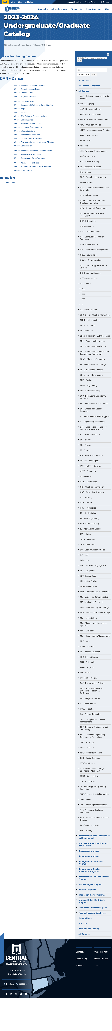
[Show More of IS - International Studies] (78, 528)
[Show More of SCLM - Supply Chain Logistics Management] (78, 719)
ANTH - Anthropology (89, 135)
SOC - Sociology (87, 742)
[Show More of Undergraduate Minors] (77, 856)
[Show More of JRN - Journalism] (78, 544)
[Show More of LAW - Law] (78, 560)
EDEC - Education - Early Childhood (95, 336)
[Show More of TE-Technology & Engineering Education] (78, 786)
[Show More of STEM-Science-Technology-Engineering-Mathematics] (78, 768)
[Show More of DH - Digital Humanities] (78, 320)
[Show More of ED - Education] (78, 330)
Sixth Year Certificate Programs (93, 908)
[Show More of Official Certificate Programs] (77, 894)
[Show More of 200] (80, 294)
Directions (10, 984)
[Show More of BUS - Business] (78, 182)
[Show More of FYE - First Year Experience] (78, 455)
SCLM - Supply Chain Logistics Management (93, 720)
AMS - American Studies (90, 125)
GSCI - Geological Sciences (92, 492)
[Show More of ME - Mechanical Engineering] (78, 602)
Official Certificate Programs (92, 895)
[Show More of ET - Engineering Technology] (78, 421)
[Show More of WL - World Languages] (78, 825)
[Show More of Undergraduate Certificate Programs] (77, 861)
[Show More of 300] (80, 299)
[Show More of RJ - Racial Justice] (78, 703)
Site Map (83, 923)
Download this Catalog (89, 929)
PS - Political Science (89, 678)
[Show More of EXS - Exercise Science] (78, 434)
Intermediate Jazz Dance (27, 135)
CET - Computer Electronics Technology (92, 214)
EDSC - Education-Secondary (92, 359)
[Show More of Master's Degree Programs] (77, 884)
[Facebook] (6, 994)
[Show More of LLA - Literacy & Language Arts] (78, 565)
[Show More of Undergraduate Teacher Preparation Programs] (77, 869)
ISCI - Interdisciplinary (89, 523)
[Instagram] (16, 994)
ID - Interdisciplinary (88, 513)
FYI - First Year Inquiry (89, 461)
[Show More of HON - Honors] (78, 502)
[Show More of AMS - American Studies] (78, 124)
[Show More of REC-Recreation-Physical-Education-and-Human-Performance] (78, 688)
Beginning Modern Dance (27, 89)
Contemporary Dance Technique (29, 158)
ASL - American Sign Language (93, 151)
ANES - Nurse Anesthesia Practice (95, 130)
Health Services (101, 959)
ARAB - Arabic (86, 140)
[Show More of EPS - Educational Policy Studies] (78, 403)
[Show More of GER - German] (78, 476)
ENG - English (86, 380)
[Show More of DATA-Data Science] (78, 309)
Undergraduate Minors (89, 856)
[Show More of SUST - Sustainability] (78, 776)
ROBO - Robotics (87, 709)
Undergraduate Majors (89, 851)
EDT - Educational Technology (93, 364)
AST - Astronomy (87, 156)
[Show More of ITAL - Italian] (78, 534)
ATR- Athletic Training (89, 161)
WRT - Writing (86, 830)
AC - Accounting (87, 104)
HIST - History (86, 497)
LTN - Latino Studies (88, 581)
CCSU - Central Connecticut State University (94, 189)
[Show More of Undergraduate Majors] (77, 851)
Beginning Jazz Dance (26, 96)
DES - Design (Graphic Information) (95, 315)
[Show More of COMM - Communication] (78, 260)
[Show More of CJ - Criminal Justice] (78, 244)
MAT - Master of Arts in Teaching (94, 592)
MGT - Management (88, 618)
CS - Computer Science (90, 273)
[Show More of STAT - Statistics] (78, 763)
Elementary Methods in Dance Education (33, 151)
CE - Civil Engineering (89, 195)
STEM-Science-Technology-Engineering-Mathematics (92, 769)
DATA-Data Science (88, 310)
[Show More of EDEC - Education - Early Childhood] (78, 335)
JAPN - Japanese (87, 539)
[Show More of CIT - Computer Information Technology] (78, 236)
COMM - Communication (91, 260)
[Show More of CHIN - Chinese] (78, 226)
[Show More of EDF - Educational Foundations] (78, 346)
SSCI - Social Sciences (90, 758)
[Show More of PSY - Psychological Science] (78, 683)
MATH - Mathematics (89, 586)
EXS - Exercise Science (90, 434)
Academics (43, 9)
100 (83, 289)
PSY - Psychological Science (92, 683)
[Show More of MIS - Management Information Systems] (78, 623)
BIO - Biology (85, 172)
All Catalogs (84, 934)
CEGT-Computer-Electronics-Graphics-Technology (92, 201)
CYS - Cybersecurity (89, 278)
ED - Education (86, 330)
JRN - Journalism (87, 544)
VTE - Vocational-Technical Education (91, 811)
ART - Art (84, 146)
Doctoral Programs (87, 889)
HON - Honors (86, 502)
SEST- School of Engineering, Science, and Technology (92, 735)
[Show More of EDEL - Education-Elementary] (78, 341)
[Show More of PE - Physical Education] (78, 651)
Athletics (29, 2)
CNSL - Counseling (88, 255)
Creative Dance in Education (28, 138)
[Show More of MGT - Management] (78, 618)
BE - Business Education (90, 167)
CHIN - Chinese (87, 226)
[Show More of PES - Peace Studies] (78, 657)
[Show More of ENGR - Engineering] (78, 385)
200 (83, 294)
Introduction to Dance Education (29, 85)
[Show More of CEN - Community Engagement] (78, 208)
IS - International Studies (90, 529)
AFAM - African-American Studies (94, 119)
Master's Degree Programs (90, 884)
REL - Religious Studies (90, 698)
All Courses (37, 45)
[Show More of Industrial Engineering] (78, 518)
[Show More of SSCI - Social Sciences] (78, 758)
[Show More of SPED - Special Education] (78, 752)
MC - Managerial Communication (94, 597)
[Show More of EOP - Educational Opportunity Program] (78, 396)
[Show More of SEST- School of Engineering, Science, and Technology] (78, 734)
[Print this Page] (108, 54)
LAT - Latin (84, 555)
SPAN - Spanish (87, 747)
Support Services (93, 9)
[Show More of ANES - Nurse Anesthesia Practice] (78, 130)
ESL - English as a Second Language (91, 410)
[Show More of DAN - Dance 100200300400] (78, 283)
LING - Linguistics (87, 571)
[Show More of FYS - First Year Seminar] (78, 466)
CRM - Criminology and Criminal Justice (93, 266)
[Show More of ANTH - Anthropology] (78, 135)
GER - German (86, 476)
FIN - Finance (85, 445)
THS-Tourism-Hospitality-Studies (94, 794)
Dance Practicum (24, 101)
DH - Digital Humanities (90, 320)
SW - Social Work (87, 781)
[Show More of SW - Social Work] (78, 781)
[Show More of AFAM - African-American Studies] (78, 119)
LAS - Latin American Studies (92, 550)
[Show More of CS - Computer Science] (78, 273)
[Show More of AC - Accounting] (78, 103)
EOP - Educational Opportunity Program (93, 397)
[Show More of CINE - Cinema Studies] (78, 231)
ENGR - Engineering (88, 385)
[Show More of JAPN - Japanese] (78, 539)
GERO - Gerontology (88, 482)
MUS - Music (85, 641)
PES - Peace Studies (89, 657)
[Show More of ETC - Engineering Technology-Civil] (78, 416)
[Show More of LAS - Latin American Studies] (78, 549)
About (107, 9)
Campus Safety (101, 952)
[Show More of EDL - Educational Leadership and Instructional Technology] (78, 351)
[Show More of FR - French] (78, 450)
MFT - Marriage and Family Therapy (95, 612)
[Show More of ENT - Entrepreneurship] (78, 390)
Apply (5, 2)
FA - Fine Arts (85, 440)
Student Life (76, 9)
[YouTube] (26, 994)
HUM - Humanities (88, 508)
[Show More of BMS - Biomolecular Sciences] (78, 177)
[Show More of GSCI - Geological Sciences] (78, 492)
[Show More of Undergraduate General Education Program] (77, 876)
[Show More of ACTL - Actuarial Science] (78, 114)
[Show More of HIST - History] (78, 497)
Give (20, 2)
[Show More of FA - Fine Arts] (78, 439)
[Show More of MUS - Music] (78, 641)
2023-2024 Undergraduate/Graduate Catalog (15, 45)
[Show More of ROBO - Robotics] (78, 709)
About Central (85, 80)
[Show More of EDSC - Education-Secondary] (78, 359)
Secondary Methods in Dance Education (32, 167)
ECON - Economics (88, 325)
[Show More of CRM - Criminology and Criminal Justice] (78, 265)
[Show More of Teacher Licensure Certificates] (77, 913)
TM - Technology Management (93, 805)
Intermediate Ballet (24, 131)
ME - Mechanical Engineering (92, 602)
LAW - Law (84, 560)
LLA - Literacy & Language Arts (93, 565)
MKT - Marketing (87, 631)
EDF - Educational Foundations (93, 346)
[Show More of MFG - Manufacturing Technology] (78, 607)
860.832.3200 (24, 984)
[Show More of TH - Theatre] (78, 799)
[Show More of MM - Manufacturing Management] (78, 636)
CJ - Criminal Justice (89, 244)
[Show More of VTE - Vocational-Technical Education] (78, 810)
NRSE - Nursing (87, 646)
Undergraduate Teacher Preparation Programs (89, 870)
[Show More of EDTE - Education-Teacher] (78, 369)
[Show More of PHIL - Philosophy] (78, 662)
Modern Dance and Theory (27, 154)
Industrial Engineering (89, 518)
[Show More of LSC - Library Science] (78, 576)
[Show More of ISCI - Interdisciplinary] (78, 523)
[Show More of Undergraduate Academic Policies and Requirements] (77, 835)
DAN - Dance (85, 283)
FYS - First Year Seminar (90, 466)
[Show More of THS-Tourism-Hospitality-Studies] (78, 794)
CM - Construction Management (94, 250)
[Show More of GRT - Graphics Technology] (78, 487)
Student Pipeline (74, 2)
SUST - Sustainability (89, 776)
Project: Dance (23, 170)
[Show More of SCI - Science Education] (78, 714)
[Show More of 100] (80, 288)
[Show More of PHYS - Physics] (78, 667)
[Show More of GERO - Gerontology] (78, 481)
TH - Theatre (85, 799)
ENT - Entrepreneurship (90, 391)
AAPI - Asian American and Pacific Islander (94, 97)
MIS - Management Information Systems (93, 624)
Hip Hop (20, 112)
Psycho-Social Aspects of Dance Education (34, 142)
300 (83, 299)
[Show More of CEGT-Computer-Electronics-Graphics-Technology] (78, 200)
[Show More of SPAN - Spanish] (78, 747)
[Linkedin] (21, 994)
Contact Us (80, 952)
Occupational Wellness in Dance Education (33, 105)
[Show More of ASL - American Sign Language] (78, 151)
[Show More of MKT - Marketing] (78, 630)
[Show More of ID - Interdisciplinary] (78, 513)
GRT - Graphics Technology (92, 487)
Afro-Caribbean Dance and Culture (30, 116)
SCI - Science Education (90, 714)
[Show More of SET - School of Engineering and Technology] (78, 727)
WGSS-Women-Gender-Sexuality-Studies (94, 818)
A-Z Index (105, 2)
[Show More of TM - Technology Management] (78, 804)
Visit (13, 2)
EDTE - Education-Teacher (91, 370)
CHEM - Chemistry (88, 221)
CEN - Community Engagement (93, 208)
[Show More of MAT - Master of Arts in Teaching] (78, 591)
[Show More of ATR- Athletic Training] (78, 161)
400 (83, 304)
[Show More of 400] (80, 304)
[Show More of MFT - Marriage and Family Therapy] (78, 612)
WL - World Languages (89, 825)
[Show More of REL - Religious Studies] (78, 698)
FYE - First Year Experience (91, 455)
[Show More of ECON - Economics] (78, 325)
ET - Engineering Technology (92, 421)
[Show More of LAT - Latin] (78, 555)
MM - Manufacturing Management (95, 636)
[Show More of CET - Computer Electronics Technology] (78, 213)
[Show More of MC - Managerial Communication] (78, 597)
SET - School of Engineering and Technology (94, 728)
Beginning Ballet (23, 93)
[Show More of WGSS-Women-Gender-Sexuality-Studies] (78, 817)
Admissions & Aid (59, 9)
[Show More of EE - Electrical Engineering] (78, 375)
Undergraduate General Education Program (94, 878)
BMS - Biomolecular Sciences (93, 177)
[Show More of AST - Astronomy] (78, 156)
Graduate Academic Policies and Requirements (93, 844)
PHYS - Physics (87, 667)
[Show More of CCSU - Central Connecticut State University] (78, 187)
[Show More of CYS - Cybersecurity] (78, 278)
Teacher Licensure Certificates (92, 913)
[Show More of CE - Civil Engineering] (78, 195)
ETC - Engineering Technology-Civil (95, 416)
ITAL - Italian (85, 534)
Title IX (97, 965)
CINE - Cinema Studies (90, 231)
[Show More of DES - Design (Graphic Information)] (78, 315)
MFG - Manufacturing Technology (94, 607)
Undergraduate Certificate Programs (90, 862)
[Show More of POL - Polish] (78, 672)
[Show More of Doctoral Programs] (77, 889)
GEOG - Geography (88, 471)
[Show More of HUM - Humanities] (78, 507)
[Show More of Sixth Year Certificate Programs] (77, 907)
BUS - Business (87, 182)
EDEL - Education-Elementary (92, 341)
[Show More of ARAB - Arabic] (78, 140)
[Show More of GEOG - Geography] (78, 471)
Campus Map (81, 959)
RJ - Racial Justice (88, 704)
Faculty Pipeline (91, 2)
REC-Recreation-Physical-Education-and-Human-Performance (91, 690)
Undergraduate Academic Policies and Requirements (94, 837)
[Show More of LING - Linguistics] (78, 570)
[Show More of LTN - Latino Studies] (78, 581)
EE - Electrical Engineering (91, 375)
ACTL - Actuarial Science (91, 114)
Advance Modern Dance (26, 163)
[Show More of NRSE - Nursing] (78, 646)
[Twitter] (11, 994)
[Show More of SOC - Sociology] (78, 742)
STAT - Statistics (87, 763)
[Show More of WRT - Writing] (78, 830)
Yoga (19, 109)
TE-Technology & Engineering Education (93, 787)
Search (94, 74)
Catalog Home (85, 918)
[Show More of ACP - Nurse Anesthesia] (78, 109)
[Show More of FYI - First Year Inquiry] (78, 460)
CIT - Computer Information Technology (92, 238)
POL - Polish (85, 673)
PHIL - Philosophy (87, 662)
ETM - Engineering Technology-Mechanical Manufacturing (93, 428)
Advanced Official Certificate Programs (92, 901)
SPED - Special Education (91, 753)
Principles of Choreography (28, 127)
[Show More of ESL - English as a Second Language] (78, 408)
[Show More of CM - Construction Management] (78, 249)
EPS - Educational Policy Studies (94, 403)
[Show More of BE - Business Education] (78, 166)
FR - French (85, 450)
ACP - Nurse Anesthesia (90, 109)
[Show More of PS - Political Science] (78, 678)
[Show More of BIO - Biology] (78, 172)
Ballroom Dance (23, 120)
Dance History (23, 146)
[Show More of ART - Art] (78, 145)
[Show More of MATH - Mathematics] (78, 586)
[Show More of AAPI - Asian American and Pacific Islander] (78, 96)
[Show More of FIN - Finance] (78, 445)
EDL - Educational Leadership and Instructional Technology (94, 352)
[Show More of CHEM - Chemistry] (78, 221)
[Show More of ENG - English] (78, 380)
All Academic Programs (89, 86)
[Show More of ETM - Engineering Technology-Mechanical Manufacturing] (78, 427)
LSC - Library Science (89, 576)
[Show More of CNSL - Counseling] (78, 255)
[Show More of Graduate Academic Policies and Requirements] (77, 843)
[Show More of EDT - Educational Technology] (78, 364)
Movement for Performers (27, 124)
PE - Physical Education (90, 652)
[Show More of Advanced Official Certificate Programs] (77, 900)
